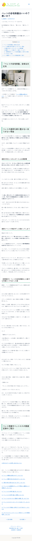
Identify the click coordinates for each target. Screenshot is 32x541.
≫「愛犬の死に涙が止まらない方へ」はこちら (13, 482)
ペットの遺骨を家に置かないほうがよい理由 (13, 46)
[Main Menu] (29, 4)
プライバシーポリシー (16, 526)
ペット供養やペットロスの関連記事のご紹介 (13, 55)
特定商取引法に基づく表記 (16, 528)
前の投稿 (9, 519)
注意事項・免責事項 (16, 530)
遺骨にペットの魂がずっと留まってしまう (14, 50)
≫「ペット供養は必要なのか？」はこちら (12, 475)
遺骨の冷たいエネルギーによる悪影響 (13, 48)
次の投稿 (23, 519)
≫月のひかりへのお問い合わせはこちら (12, 463)
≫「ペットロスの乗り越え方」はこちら (12, 491)
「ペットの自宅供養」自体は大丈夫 (11, 44)
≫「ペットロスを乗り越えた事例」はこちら (13, 495)
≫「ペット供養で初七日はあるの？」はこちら (13, 479)
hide (18, 42)
